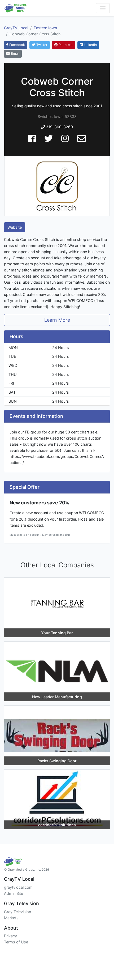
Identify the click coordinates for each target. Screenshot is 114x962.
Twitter (41, 45)
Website (14, 227)
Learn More (57, 320)
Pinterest (65, 45)
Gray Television (17, 911)
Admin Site (13, 893)
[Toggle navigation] (103, 8)
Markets (11, 918)
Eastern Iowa (45, 27)
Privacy (10, 936)
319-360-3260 (59, 127)
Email (14, 54)
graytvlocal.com (18, 887)
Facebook (16, 45)
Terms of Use (16, 942)
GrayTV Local (16, 27)
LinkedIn (90, 45)
